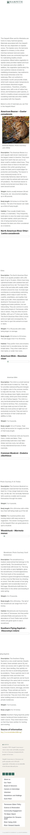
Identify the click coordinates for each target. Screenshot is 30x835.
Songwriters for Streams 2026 (12, 818)
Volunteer (7, 792)
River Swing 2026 (10, 822)
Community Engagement (13, 811)
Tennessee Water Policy (12, 804)
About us (7, 779)
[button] (27, 6)
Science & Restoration (12, 807)
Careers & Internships (12, 789)
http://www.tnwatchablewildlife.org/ (11, 732)
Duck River (8, 799)
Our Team (7, 782)
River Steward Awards (12, 825)
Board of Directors (10, 786)
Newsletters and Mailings (13, 795)
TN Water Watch (10, 814)
